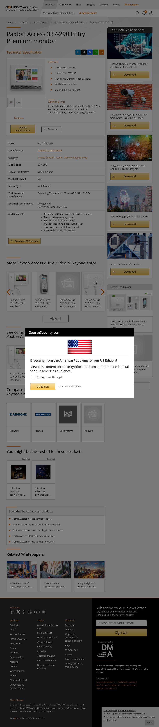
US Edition (43, 386)
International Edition (70, 386)
